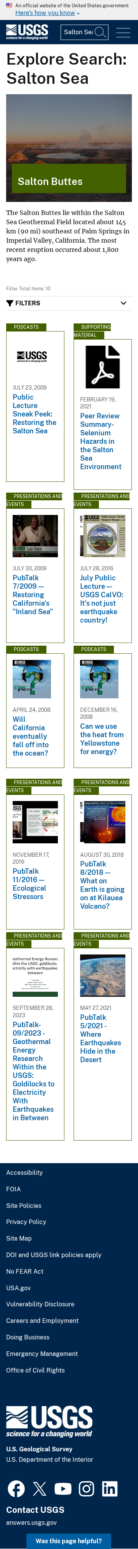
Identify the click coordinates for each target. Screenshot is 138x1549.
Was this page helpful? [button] (69, 1541)
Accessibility (24, 1172)
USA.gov (18, 1288)
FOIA (13, 1189)
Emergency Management (42, 1354)
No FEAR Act (24, 1271)
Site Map (19, 1238)
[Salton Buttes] (69, 148)
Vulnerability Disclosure (40, 1304)
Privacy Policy (26, 1222)
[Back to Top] (110, 1521)
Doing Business (27, 1337)
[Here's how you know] (69, 10)
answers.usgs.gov (31, 1522)
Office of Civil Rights (35, 1370)
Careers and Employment (42, 1320)
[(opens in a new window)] (16, 1488)
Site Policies (23, 1206)
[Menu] (123, 33)
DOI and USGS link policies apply (54, 1255)
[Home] (27, 38)
